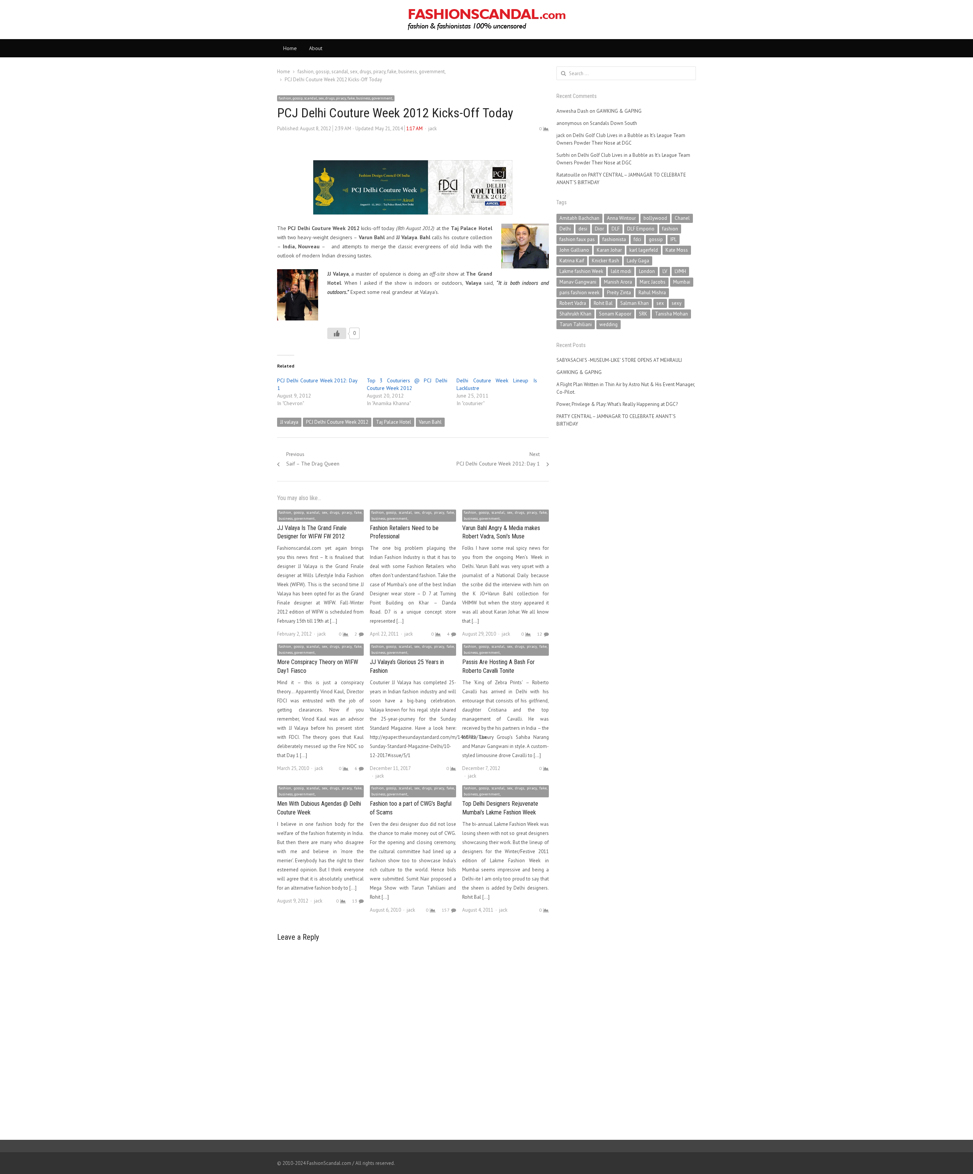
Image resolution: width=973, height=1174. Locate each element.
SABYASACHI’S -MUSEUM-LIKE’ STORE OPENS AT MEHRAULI (619, 360)
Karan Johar (609, 250)
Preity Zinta (619, 292)
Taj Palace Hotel (393, 422)
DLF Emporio (640, 229)
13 (354, 901)
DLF (616, 229)
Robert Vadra (572, 303)
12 (539, 634)
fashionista (614, 239)
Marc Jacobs (653, 282)
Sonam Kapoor (615, 314)
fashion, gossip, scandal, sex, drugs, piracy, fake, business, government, (336, 98)
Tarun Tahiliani (575, 324)
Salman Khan (634, 303)
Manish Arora (618, 282)
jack (432, 128)
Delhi (565, 229)
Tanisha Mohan (671, 314)
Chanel (682, 218)
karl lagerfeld (643, 250)
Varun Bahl (430, 422)
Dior (599, 229)
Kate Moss (677, 250)
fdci (637, 239)
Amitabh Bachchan (579, 218)
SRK (643, 314)
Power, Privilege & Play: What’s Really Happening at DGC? (617, 404)
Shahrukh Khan (575, 314)
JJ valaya (289, 422)
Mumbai (681, 282)
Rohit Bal (603, 303)
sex (660, 303)
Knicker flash (605, 260)
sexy (676, 303)
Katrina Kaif (571, 260)
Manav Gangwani (577, 282)
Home (290, 48)
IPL (673, 239)
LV (664, 271)
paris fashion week (579, 292)
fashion (670, 229)
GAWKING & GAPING (619, 111)
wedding (608, 324)
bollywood (655, 218)
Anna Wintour (621, 218)
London (647, 271)
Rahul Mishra (652, 292)
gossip (656, 239)
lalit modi (621, 271)
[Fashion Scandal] (486, 19)
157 (446, 910)
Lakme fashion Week (581, 271)
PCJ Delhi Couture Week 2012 (337, 422)
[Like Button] (336, 333)
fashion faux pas (577, 239)
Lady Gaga (638, 260)
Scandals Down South (613, 123)
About (315, 48)
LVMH (680, 271)
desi (582, 229)
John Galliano (574, 250)
